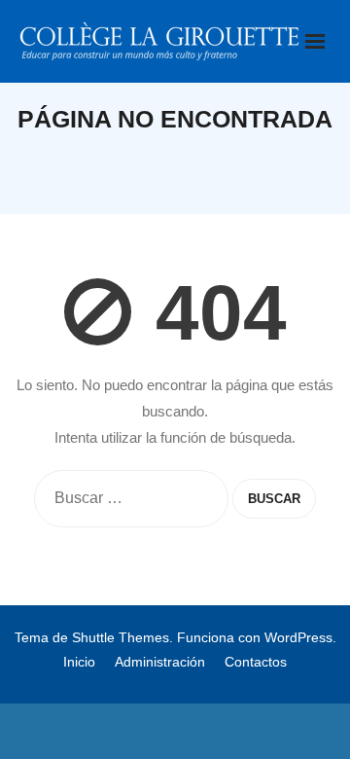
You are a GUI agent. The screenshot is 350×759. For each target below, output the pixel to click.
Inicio (79, 661)
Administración (160, 661)
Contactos (256, 661)
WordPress (298, 637)
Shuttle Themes (120, 637)
